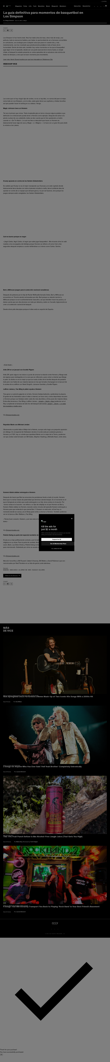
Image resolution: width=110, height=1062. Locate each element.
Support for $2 (56, 539)
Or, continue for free (57, 548)
